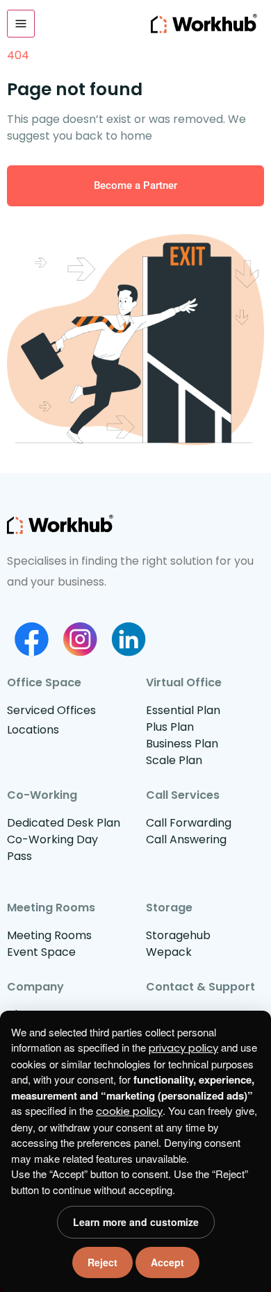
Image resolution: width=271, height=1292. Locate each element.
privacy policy (183, 1048)
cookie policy (129, 1111)
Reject (102, 1262)
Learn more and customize (136, 1222)
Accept (167, 1262)
